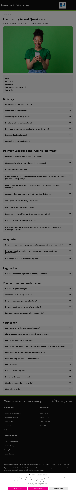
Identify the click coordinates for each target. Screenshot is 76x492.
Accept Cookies (18, 488)
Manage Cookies (58, 488)
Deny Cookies (38, 488)
